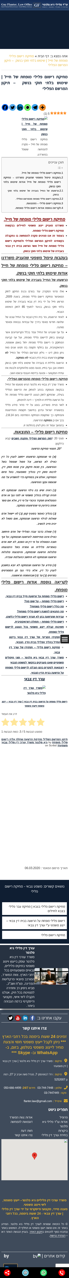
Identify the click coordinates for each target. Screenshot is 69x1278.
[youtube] (18, 1018)
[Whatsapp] (27, 107)
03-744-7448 (45, 1087)
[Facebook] (5, 107)
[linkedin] (25, 1018)
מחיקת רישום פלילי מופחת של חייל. (41, 172)
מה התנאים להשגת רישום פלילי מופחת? (40, 611)
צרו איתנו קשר (24, 1135)
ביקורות (63, 1131)
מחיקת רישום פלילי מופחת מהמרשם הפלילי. (37, 198)
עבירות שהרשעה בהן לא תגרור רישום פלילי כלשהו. (35, 616)
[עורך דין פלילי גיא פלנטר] (34, 5)
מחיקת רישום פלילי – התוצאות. (43, 203)
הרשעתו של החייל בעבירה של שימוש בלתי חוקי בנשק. (33, 192)
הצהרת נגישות (57, 1235)
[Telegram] (35, 107)
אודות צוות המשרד (21, 1117)
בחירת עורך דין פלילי (55, 1135)
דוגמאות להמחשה (22, 1122)
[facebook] (32, 1018)
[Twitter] (12, 107)
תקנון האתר (36, 1231)
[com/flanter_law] (10, 1018)
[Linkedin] (20, 107)
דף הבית (43, 56)
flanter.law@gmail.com (38, 1101)
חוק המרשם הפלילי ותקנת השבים (32, 438)
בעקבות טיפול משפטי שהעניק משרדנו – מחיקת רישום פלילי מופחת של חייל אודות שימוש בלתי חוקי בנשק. (32, 182)
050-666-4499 (12, 1087)
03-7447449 (51, 1092)
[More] (42, 107)
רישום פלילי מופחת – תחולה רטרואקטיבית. (39, 621)
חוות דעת (27, 1131)
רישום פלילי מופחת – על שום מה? (44, 601)
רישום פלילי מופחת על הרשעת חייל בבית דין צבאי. (34, 596)
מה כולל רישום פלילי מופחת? (47, 606)
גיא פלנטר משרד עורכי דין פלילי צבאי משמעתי (34, 744)
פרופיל (64, 1117)
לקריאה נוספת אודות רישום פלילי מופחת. (38, 207)
